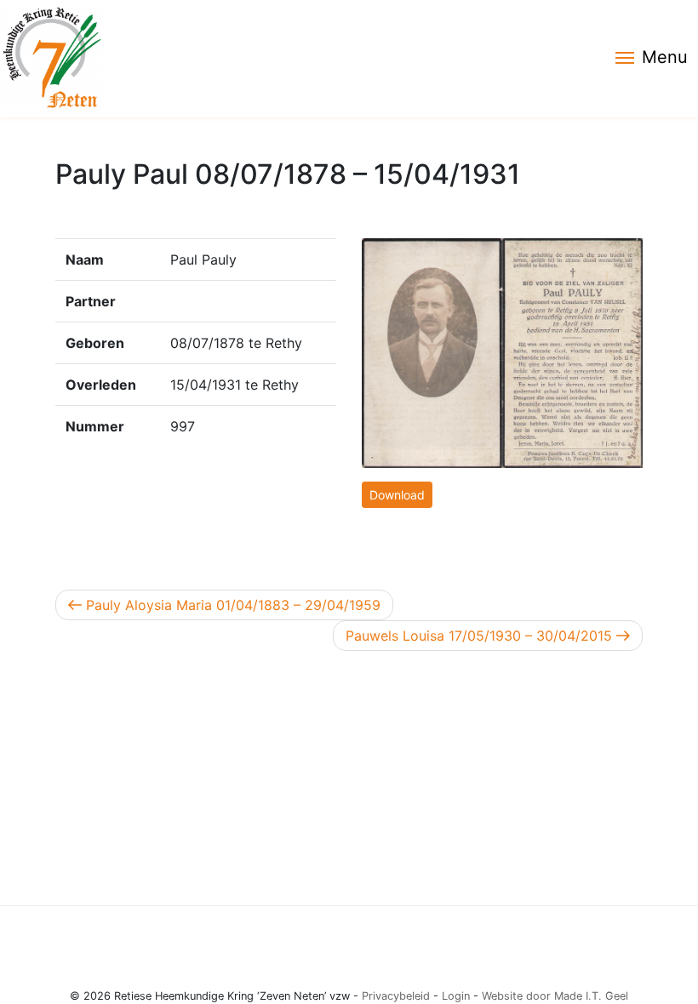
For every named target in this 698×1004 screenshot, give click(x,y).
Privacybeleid (396, 996)
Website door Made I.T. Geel (555, 996)
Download (397, 495)
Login (456, 996)
